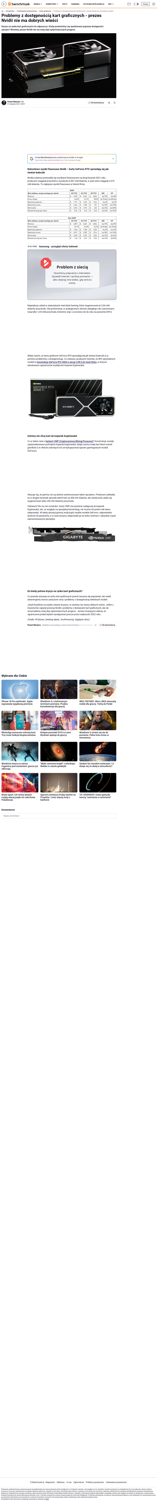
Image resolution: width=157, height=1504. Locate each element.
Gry (110, 4)
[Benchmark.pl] (21, 4)
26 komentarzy (97, 103)
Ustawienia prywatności (116, 1482)
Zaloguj (145, 4)
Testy (64, 4)
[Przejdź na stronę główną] (4, 6)
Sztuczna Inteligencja (93, 4)
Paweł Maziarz (13, 102)
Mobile (37, 4)
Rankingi (75, 4)
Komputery (51, 4)
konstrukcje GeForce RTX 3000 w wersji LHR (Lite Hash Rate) (67, 362)
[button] (136, 4)
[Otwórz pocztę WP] (129, 4)
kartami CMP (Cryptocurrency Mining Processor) (69, 441)
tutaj (47, 1499)
